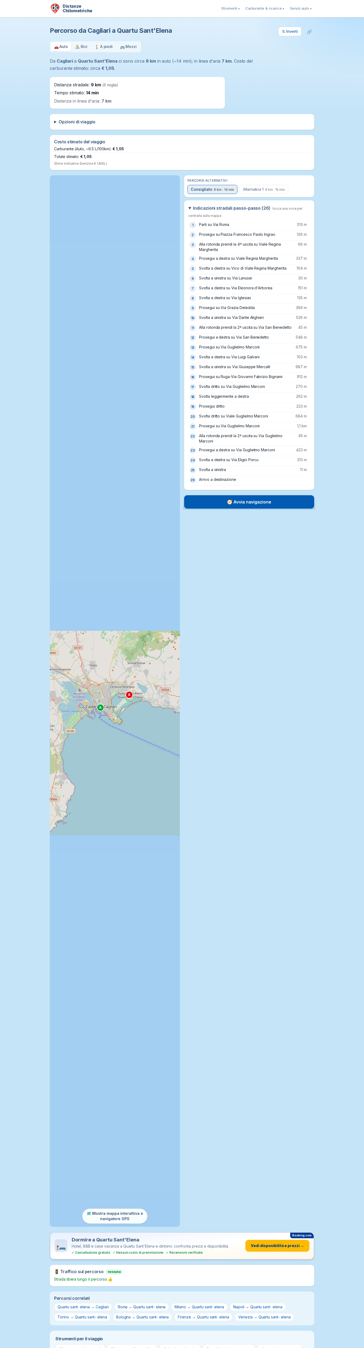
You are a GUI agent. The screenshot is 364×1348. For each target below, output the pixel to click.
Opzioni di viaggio (77, 121)
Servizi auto (301, 8)
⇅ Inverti (290, 31)
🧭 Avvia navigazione (249, 502)
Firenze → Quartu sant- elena (203, 1317)
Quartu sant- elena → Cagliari (83, 1307)
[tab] (61, 46)
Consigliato (212, 189)
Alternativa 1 (264, 189)
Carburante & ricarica (264, 8)
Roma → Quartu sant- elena (142, 1307)
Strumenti (230, 8)
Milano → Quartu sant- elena (199, 1307)
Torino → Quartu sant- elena (82, 1317)
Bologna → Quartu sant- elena (142, 1317)
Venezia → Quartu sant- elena (264, 1317)
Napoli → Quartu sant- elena (257, 1307)
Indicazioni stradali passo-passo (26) (245, 211)
